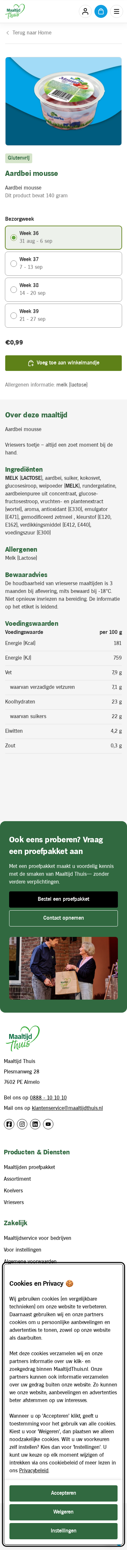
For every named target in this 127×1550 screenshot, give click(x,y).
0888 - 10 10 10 (48, 1098)
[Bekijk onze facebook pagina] (9, 1124)
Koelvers (13, 1191)
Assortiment (17, 1179)
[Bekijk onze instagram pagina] (22, 1124)
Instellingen (64, 1531)
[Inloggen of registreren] (85, 11)
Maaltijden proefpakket (29, 1167)
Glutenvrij (19, 158)
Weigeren (63, 1512)
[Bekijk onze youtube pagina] (48, 1124)
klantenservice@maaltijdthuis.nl (67, 1108)
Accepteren (63, 1493)
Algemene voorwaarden (30, 1261)
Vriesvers (14, 1202)
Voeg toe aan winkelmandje (68, 363)
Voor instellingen (22, 1250)
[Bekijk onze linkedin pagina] (35, 1124)
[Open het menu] (116, 11)
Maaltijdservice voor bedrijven (37, 1238)
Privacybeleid (34, 1470)
